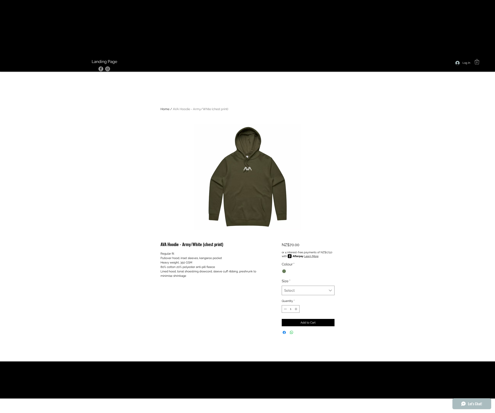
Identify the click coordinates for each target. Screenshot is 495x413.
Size (286, 281)
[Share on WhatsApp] (291, 332)
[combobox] (308, 290)
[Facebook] (100, 68)
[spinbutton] (290, 309)
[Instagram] (107, 68)
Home (164, 109)
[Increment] (296, 309)
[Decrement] (285, 309)
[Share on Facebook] (284, 332)
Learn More (311, 256)
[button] (477, 61)
